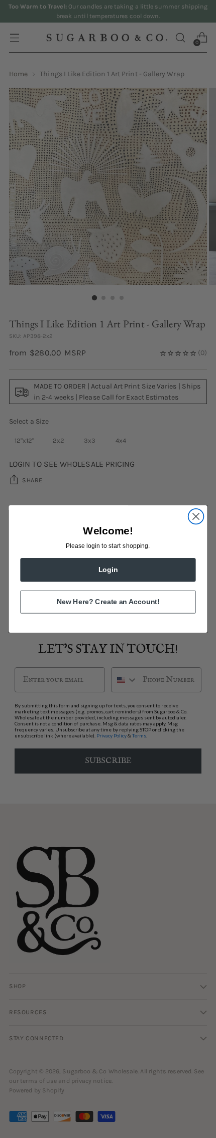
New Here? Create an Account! (108, 602)
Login (108, 570)
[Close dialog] (196, 516)
